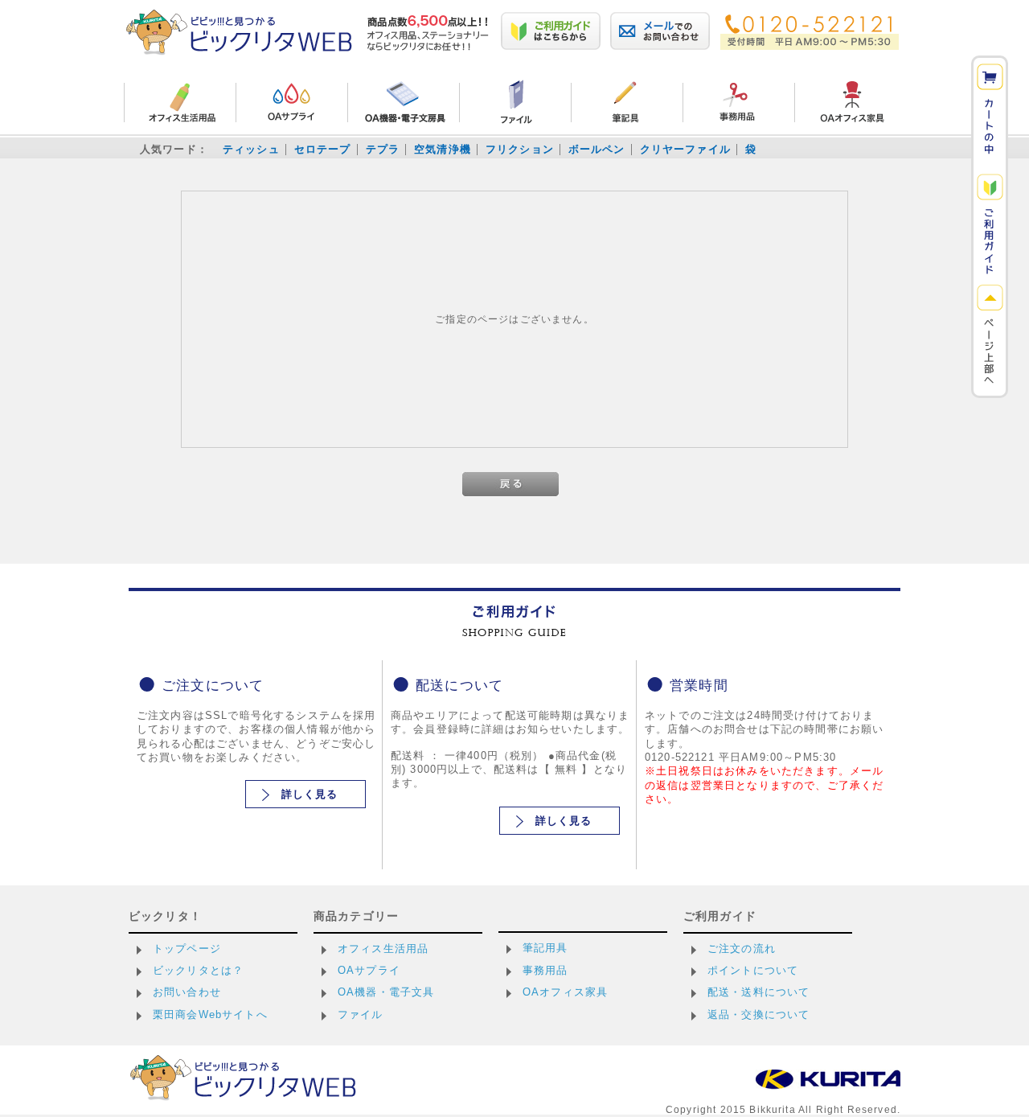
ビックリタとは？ (198, 970)
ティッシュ (251, 149)
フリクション (520, 149)
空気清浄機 (442, 149)
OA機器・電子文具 (386, 992)
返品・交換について (758, 1014)
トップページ (187, 948)
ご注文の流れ (741, 948)
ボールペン (596, 149)
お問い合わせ (187, 992)
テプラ (383, 149)
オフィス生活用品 (383, 948)
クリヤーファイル (685, 149)
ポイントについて (752, 970)
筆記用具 (545, 948)
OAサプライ (369, 970)
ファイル (360, 1014)
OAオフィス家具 (565, 992)
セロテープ (322, 149)
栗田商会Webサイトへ (210, 1014)
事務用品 (545, 970)
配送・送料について (758, 992)
